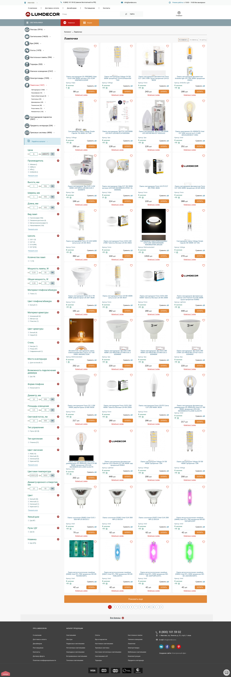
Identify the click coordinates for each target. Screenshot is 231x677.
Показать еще (135, 599)
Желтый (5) (34, 456)
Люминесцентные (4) (38, 220)
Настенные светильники (104, 643)
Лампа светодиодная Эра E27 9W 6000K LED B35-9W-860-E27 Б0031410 (153, 132)
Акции (89, 23)
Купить (92, 91)
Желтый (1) (34, 501)
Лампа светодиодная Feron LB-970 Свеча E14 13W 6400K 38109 (154, 406)
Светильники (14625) (39, 36)
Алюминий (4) (35, 316)
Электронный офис (179, 653)
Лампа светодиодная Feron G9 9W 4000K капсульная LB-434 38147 (118, 297)
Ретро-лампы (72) (36, 108)
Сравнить (90, 86)
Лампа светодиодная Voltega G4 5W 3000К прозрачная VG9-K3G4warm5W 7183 (117, 78)
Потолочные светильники (75, 648)
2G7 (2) (32, 242)
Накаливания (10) (36, 93)
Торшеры (98, 660)
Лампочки (131, 643)
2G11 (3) (33, 239)
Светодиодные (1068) (38, 90)
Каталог (67, 32)
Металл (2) (34, 319)
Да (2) (32, 532)
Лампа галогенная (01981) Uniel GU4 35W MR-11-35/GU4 (118, 518)
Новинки (71, 23)
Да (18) (32, 376)
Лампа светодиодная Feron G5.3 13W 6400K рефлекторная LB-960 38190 (81, 406)
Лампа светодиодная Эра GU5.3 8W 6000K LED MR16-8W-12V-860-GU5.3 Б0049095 (117, 352)
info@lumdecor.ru (130, 2)
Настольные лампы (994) (41, 57)
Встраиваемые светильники (76, 656)
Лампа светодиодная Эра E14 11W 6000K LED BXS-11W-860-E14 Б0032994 (117, 132)
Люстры (69, 639)
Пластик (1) (34, 321)
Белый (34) (34, 499)
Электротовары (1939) (39, 78)
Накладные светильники (75, 652)
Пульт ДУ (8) (34, 431)
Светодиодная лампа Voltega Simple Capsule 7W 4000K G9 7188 (81, 132)
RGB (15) (33, 454)
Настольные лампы (135, 635)
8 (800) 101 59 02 (170, 632)
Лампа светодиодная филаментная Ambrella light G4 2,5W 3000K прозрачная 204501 (190, 78)
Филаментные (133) (37, 111)
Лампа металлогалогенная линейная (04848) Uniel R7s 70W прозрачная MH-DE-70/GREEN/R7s (81, 574)
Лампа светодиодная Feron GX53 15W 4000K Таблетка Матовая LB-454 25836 (117, 406)
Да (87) (32, 520)
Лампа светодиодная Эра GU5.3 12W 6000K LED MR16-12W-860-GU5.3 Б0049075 (81, 188)
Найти (132, 14)
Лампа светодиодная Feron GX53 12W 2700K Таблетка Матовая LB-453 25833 (117, 242)
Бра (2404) (34, 43)
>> (161, 607)
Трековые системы (102, 648)
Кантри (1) (34, 346)
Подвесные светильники (75, 643)
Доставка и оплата (52, 8)
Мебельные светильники (137, 652)
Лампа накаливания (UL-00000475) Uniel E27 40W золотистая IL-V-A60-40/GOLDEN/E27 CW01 (189, 133)
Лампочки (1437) (37, 85)
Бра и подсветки (101, 639)
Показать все (33, 176)
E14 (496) (33, 244)
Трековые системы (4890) (41, 132)
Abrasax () (33, 164)
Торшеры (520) (36, 64)
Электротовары (133, 648)
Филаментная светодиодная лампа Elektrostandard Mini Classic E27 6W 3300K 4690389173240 (81, 352)
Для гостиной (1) (36, 363)
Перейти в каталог (38, 141)
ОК (52, 154)
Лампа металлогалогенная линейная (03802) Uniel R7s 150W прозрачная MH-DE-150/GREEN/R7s (189, 574)
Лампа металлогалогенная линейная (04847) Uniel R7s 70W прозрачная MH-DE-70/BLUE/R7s (117, 574)
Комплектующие (134, 656)
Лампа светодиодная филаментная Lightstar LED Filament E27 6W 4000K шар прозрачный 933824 (117, 463)
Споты (97, 635)
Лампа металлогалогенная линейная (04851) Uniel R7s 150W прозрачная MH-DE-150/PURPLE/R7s (153, 574)
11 (153, 607)
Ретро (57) (33, 349)
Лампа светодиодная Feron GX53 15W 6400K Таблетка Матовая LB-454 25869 (154, 297)
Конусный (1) (35, 388)
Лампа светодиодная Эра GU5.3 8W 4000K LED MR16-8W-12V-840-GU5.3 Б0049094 (154, 352)
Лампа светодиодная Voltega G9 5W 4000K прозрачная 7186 (190, 462)
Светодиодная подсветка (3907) (41, 118)
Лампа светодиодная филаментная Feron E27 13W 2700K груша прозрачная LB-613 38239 (153, 78)
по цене (202, 40)
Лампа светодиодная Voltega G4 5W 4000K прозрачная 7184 (154, 462)
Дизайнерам (72, 8)
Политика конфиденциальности (44, 660)
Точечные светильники (74, 660)
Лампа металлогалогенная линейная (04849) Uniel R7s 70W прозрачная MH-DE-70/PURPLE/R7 (189, 519)
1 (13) (32, 261)
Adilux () (33, 167)
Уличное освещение (135, 639)
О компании (32, 8)
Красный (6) (34, 461)
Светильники (36, 23)
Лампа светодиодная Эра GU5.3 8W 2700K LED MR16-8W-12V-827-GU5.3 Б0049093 (190, 352)
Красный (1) (34, 506)
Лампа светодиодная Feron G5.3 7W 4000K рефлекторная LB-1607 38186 (81, 297)
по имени (193, 40)
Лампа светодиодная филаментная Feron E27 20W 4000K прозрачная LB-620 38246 (190, 187)
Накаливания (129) (37, 225)
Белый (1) (33, 305)
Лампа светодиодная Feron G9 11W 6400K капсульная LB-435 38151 (81, 242)
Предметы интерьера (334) (41, 126)
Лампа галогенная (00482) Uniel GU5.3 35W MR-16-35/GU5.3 (81, 518)
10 (149, 607)
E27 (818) (33, 247)
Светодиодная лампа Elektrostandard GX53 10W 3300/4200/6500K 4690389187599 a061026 (153, 243)
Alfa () (32, 169)
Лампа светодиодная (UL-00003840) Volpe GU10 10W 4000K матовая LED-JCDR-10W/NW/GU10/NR (81, 78)
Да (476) (33, 543)
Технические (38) (36, 105)
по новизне (183, 40)
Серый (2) (33, 335)
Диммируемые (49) (37, 102)
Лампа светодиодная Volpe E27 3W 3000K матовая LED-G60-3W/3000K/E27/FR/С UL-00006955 (117, 188)
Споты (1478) (35, 50)
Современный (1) (36, 351)
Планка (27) (34, 442)
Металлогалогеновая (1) (39, 223)
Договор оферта (39, 656)
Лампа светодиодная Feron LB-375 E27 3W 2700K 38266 (153, 187)
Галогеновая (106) (36, 218)
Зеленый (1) (34, 504)
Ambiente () (34, 172)
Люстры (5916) (36, 29)
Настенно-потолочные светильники (108, 652)
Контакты (106, 8)
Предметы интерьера (136, 660)
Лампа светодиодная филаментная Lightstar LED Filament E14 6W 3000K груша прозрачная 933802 (189, 297)
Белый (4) (33, 332)
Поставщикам (90, 8)
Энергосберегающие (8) (38, 96)
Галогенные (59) (36, 99)
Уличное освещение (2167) (41, 71)
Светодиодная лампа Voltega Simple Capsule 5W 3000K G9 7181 (190, 242)
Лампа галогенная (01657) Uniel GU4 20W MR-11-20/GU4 (154, 518)
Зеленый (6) (34, 459)
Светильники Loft (101, 656)
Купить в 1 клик (81, 95)
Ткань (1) (33, 294)
